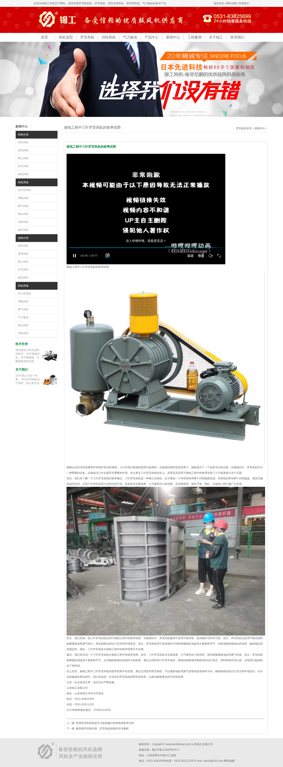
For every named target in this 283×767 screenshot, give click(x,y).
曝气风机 (23, 205)
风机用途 (23, 182)
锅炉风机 (23, 229)
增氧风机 (23, 198)
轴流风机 (23, 174)
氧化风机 (23, 213)
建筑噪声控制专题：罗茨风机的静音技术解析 (102, 728)
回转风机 (109, 37)
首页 (44, 37)
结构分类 (23, 134)
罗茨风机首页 (244, 128)
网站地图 (231, 3)
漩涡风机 (23, 150)
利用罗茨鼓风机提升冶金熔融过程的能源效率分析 (105, 723)
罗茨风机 (100, 3)
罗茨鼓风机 (85, 3)
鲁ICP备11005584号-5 (165, 749)
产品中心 (152, 37)
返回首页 (219, 3)
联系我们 (244, 3)
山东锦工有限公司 (202, 744)
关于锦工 (216, 37)
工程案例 (194, 37)
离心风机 (23, 158)
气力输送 (130, 37)
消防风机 (23, 221)
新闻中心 (173, 37)
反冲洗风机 (24, 190)
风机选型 (66, 37)
